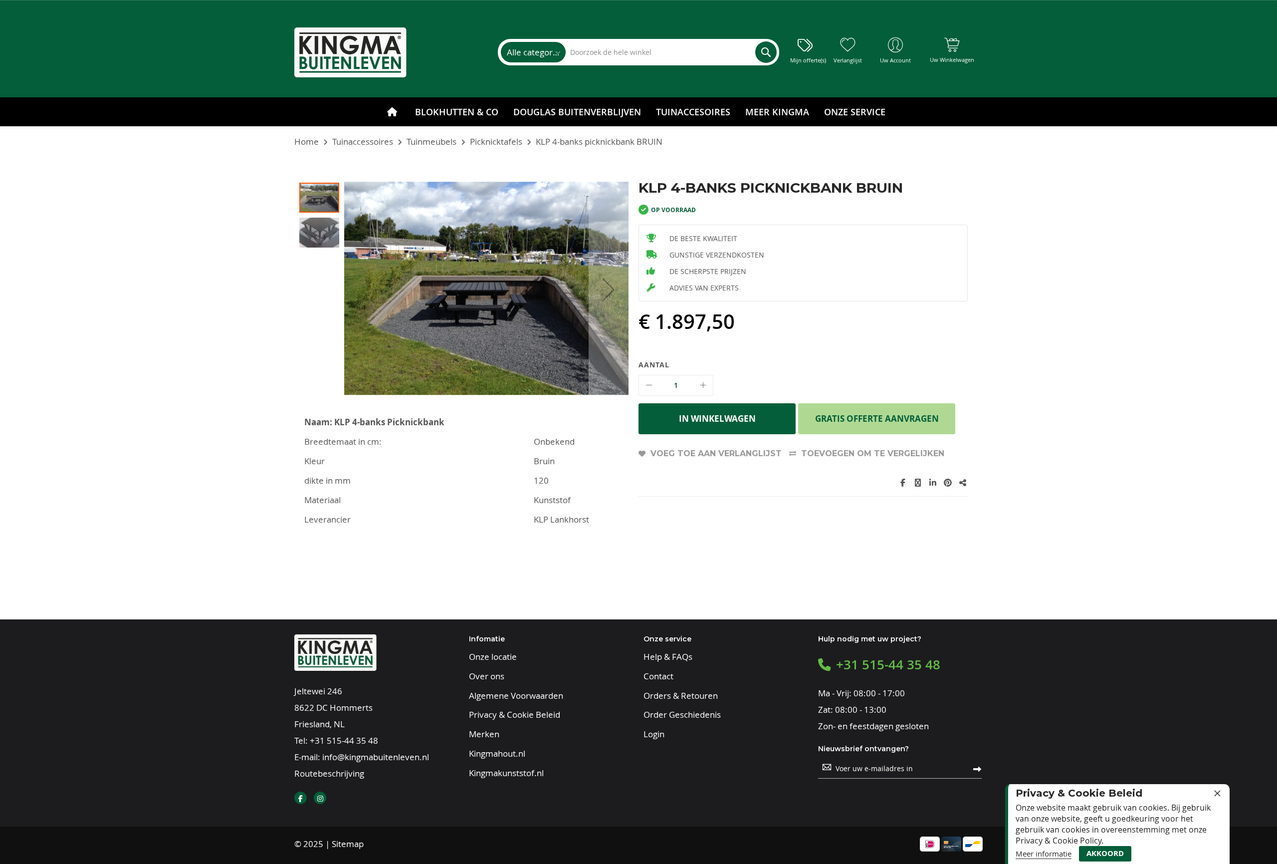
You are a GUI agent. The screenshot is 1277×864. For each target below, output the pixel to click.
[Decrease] (649, 385)
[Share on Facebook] (903, 483)
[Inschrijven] (977, 768)
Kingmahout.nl (497, 753)
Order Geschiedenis (682, 714)
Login (653, 734)
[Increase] (703, 385)
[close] (1217, 793)
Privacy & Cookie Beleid (514, 714)
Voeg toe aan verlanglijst (716, 453)
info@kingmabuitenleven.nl (375, 757)
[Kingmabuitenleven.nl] (350, 52)
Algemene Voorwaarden (516, 695)
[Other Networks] (963, 483)
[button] (609, 289)
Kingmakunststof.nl (506, 773)
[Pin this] (948, 483)
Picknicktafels (496, 141)
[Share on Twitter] (918, 483)
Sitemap (348, 844)
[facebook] (300, 798)
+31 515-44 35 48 (344, 740)
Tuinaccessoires (362, 141)
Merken (484, 734)
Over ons (486, 676)
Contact (658, 676)
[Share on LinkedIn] (933, 483)
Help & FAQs (667, 656)
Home (306, 141)
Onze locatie (493, 656)
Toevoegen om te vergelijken (872, 453)
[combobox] (670, 52)
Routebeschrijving (329, 773)
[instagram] (320, 798)
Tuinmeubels (431, 141)
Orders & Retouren (680, 695)
